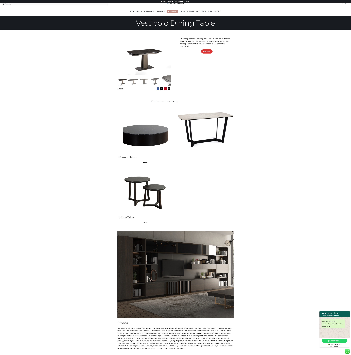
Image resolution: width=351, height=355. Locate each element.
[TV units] (175, 274)
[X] (162, 89)
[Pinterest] (165, 89)
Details (146, 162)
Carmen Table (128, 157)
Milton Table (126, 217)
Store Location (334, 346)
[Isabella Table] (205, 126)
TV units (122, 322)
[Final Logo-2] (175, 3)
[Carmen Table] (145, 131)
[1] (144, 55)
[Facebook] (158, 89)
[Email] (169, 89)
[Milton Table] (145, 191)
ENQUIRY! (206, 51)
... (185, 348)
